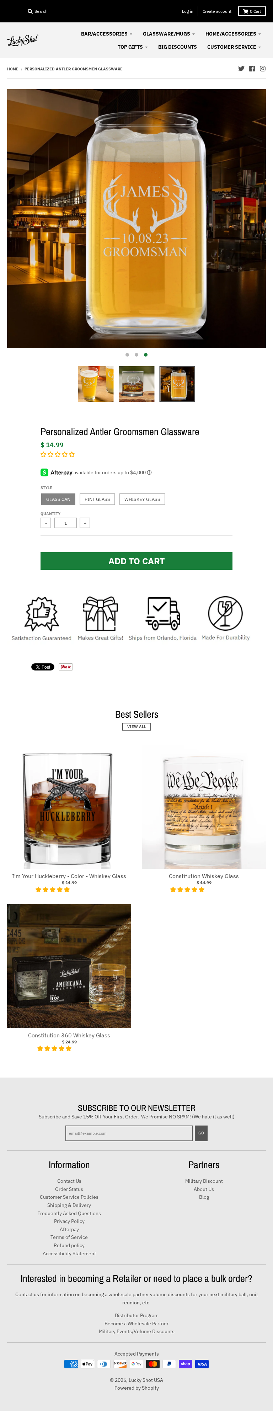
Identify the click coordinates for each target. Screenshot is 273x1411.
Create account (217, 11)
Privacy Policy (69, 1221)
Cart (255, 11)
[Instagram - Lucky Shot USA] (262, 68)
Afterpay (69, 1229)
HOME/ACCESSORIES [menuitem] (230, 34)
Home (12, 68)
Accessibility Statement (69, 1253)
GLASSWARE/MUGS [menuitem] (166, 34)
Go (201, 1133)
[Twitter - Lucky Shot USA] (241, 68)
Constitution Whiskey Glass (204, 876)
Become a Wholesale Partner (136, 1323)
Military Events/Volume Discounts (137, 1331)
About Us (204, 1189)
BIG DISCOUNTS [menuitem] (177, 47)
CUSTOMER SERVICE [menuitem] (231, 47)
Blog (204, 1197)
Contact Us (69, 1181)
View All (136, 726)
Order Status (69, 1189)
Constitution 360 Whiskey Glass (69, 1035)
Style (46, 487)
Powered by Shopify (136, 1388)
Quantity (50, 513)
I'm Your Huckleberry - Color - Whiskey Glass (69, 876)
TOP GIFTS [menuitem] (130, 47)
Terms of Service (69, 1237)
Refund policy (69, 1245)
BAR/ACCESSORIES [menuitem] (104, 34)
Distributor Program (137, 1315)
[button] (58, 454)
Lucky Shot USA (146, 1380)
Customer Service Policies (69, 1197)
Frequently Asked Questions (69, 1213)
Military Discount (204, 1181)
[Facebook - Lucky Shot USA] (252, 68)
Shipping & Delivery (69, 1205)
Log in (187, 11)
